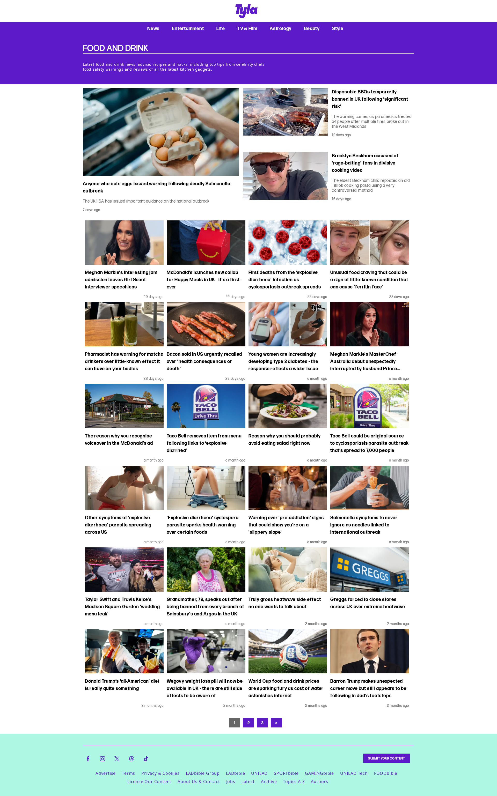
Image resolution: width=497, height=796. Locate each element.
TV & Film (247, 28)
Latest (248, 781)
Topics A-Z (294, 781)
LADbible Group (203, 773)
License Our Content (149, 781)
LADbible (235, 773)
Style (337, 28)
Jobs (230, 781)
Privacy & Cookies (160, 773)
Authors (319, 781)
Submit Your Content (386, 758)
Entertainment (188, 28)
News (153, 28)
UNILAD (259, 773)
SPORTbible (286, 773)
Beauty (312, 28)
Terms (128, 773)
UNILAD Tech (354, 773)
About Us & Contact (199, 781)
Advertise (106, 773)
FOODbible (385, 773)
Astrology (280, 28)
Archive (269, 781)
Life (220, 28)
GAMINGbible (319, 773)
